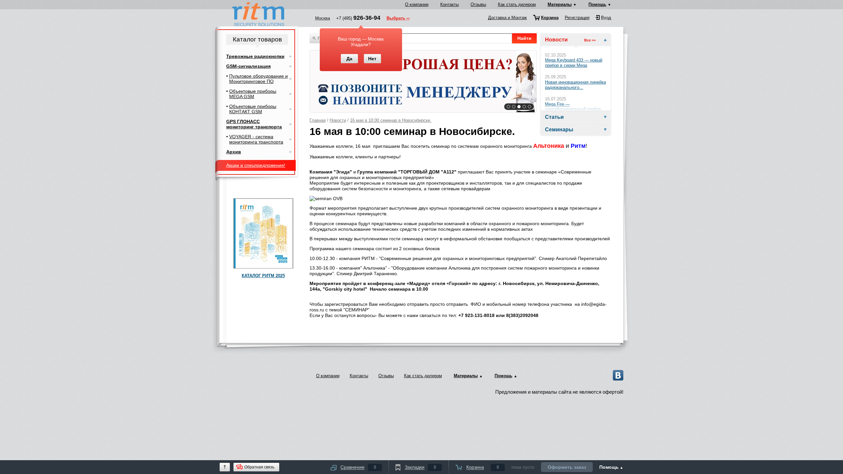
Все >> (590, 40)
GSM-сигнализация (248, 66)
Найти (524, 38)
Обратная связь (259, 467)
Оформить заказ (567, 467)
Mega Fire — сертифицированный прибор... (575, 107)
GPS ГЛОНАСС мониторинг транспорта (254, 124)
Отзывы (478, 4)
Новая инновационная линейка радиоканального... (575, 85)
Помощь (597, 4)
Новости (338, 120)
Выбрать (396, 18)
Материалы (560, 4)
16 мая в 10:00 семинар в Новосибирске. (390, 120)
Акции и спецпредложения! (255, 165)
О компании (416, 4)
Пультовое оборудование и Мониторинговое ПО (258, 78)
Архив (233, 151)
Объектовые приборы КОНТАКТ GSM (252, 109)
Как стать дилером (517, 4)
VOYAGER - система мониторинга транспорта (256, 139)
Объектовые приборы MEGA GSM (252, 94)
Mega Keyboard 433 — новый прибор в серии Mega (573, 63)
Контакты (449, 4)
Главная (318, 120)
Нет (372, 58)
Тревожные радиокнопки (255, 56)
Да (349, 58)
